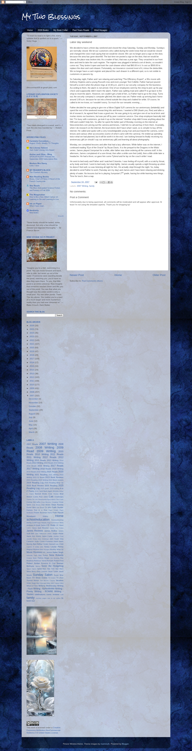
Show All (60, 216)
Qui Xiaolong (54, 558)
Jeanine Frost (58, 536)
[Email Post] (96, 182)
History (45, 516)
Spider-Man (41, 569)
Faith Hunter (57, 507)
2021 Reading (41, 475)
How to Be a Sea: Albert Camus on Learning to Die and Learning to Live (44, 198)
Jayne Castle (47, 536)
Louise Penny (57, 547)
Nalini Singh (58, 552)
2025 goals (44, 489)
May (31, 425)
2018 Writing (57, 469)
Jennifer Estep (32, 539)
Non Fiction (43, 555)
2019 (32, 351)
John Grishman (43, 539)
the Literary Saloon (39, 148)
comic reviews (52, 594)
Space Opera (31, 569)
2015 (32, 366)
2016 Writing (43, 466)
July (31, 417)
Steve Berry (31, 572)
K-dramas (49, 541)
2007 (32, 396)
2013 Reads (40, 460)
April (31, 428)
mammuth (105, 744)
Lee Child (59, 544)
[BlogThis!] (103, 182)
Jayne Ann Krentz (34, 536)
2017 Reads (57, 465)
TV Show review (39, 578)
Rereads (50, 561)
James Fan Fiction (56, 528)
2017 (32, 359)
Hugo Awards (41, 523)
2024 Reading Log (35, 483)
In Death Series (40, 525)
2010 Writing (42, 454)
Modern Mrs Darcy (38, 163)
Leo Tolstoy (44, 547)
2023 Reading (32, 480)
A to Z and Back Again (43, 491)
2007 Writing (82, 186)
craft (61, 594)
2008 (32, 392)
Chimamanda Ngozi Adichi (47, 499)
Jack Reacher (43, 528)
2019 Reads (31, 472)
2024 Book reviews (55, 480)
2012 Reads (49, 457)
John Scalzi (54, 539)
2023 (32, 336)
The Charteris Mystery (39, 172)
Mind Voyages (100, 30)
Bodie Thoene (53, 494)
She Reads (35, 186)
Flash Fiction (53, 510)
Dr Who (48, 507)
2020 (32, 348)
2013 (32, 374)
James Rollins (50, 531)
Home (30, 30)
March (32, 432)
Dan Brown (46, 505)
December (34, 399)
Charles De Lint (32, 499)
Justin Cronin (39, 541)
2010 (32, 385)
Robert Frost (58, 561)
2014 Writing (37, 463)
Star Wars (59, 569)
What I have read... (37, 206)
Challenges (59, 497)
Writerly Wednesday (48, 586)
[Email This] (101, 182)
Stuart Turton (53, 572)
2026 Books (43, 30)
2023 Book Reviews (54, 477)
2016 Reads (32, 466)
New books (34, 213)
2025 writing (54, 489)
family (91, 186)
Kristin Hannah (49, 544)
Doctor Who (31, 507)
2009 (32, 388)
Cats (51, 496)
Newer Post (77, 275)
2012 (32, 377)
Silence (37, 566)
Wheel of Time (32, 586)
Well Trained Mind (57, 583)
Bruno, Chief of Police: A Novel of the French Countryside (45, 180)
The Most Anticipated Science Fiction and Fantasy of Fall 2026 (45, 189)
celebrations (40, 594)
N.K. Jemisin (47, 552)
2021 (32, 344)
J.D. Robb (50, 525)
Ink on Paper (36, 204)
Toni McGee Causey (47, 580)
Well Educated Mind (43, 583)
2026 (32, 326)
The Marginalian (37, 195)
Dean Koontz (57, 505)
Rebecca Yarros (40, 561)
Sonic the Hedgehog (52, 566)
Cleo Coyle (59, 499)
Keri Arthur (38, 544)
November (34, 403)
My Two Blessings (51, 16)
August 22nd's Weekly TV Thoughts (44, 143)
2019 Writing (41, 472)
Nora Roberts (56, 555)
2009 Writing (46, 451)
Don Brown (40, 507)
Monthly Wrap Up (56, 549)
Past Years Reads (81, 30)
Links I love (34, 166)
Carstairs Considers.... (40, 141)
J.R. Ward (59, 525)
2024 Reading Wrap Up (53, 483)
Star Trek (51, 569)
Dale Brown (36, 505)
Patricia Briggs (43, 558)
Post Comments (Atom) (92, 281)
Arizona (56, 491)
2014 (32, 370)
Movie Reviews (34, 552)
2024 (32, 333)
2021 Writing (53, 475)
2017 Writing (33, 468)
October (33, 406)
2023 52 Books (39, 477)
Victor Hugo (31, 583)
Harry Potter (52, 513)
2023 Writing (43, 480)
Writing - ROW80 (43, 591)
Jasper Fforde (57, 534)
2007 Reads (32, 444)
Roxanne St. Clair (48, 563)
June (31, 421)
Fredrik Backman (40, 513)
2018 (32, 355)
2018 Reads (45, 469)
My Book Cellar (60, 30)
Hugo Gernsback (53, 523)
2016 (32, 362)
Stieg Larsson (41, 572)
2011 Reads (56, 454)
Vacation (59, 580)
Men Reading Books (39, 177)
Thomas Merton (33, 581)
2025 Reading (51, 486)
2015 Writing (58, 463)
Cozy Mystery (46, 502)
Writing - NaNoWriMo (44, 588)
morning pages (41, 598)
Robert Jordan (33, 563)
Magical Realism (33, 549)
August (32, 414)
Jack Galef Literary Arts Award (42, 150)
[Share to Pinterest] (111, 182)
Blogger (125, 744)
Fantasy (30, 510)
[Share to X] (106, 182)
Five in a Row (40, 510)
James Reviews (35, 530)
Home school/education (45, 517)
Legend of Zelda (33, 547)
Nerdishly (34, 210)
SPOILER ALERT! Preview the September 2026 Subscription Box (43, 158)
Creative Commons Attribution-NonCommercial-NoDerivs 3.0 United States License (44, 730)
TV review (52, 578)
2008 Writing (44, 447)
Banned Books (41, 494)
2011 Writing (34, 457)
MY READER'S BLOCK (40, 170)
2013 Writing (52, 460)
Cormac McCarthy (33, 502)
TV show (59, 578)
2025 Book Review (35, 486)
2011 (32, 381)
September (34, 410)
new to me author (54, 598)
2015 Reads (48, 463)
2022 (32, 340)
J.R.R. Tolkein (32, 528)
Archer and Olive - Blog (41, 154)
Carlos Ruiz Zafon (40, 497)
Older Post (159, 275)
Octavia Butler (32, 558)
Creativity (55, 502)
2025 (32, 329)
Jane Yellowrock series (43, 533)
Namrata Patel (32, 555)
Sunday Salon (43, 574)
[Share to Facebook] (109, 182)
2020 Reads (52, 472)
